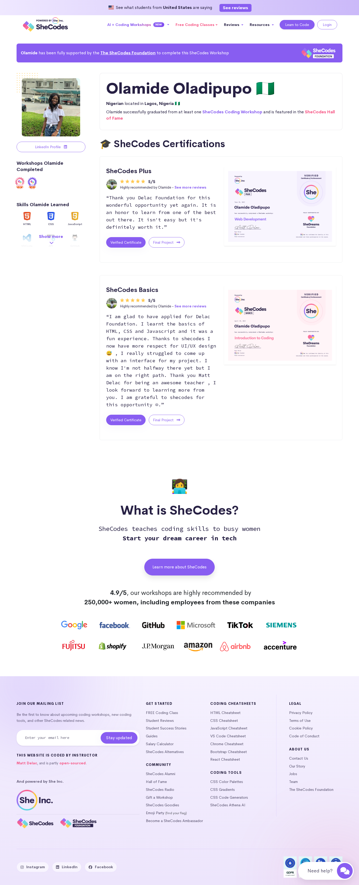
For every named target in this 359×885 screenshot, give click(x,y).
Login (327, 24)
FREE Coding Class (162, 712)
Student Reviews (160, 720)
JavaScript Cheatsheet (228, 728)
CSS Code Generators (229, 797)
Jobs (293, 773)
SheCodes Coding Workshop (232, 112)
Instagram (35, 867)
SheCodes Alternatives (165, 751)
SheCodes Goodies (162, 805)
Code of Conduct (304, 736)
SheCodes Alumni (160, 773)
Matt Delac (27, 763)
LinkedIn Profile (48, 147)
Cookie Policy (301, 728)
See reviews (235, 7)
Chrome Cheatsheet (226, 744)
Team (293, 781)
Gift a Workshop (159, 797)
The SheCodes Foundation (128, 53)
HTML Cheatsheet (225, 712)
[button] (138, 24)
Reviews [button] (232, 24)
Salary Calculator (159, 744)
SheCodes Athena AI (227, 805)
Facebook (104, 867)
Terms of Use (300, 720)
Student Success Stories (166, 728)
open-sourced (72, 763)
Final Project (164, 242)
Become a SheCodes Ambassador (174, 820)
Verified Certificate (125, 242)
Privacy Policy (300, 712)
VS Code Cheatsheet (228, 736)
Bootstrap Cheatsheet (228, 751)
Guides (151, 736)
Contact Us (298, 758)
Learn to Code (297, 24)
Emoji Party (155, 813)
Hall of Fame (156, 781)
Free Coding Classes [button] (195, 24)
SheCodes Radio (160, 789)
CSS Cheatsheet (224, 720)
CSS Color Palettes (226, 781)
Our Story (297, 766)
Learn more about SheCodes (179, 567)
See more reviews (190, 187)
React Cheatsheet (225, 759)
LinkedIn (70, 867)
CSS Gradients (222, 789)
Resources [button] (260, 24)
